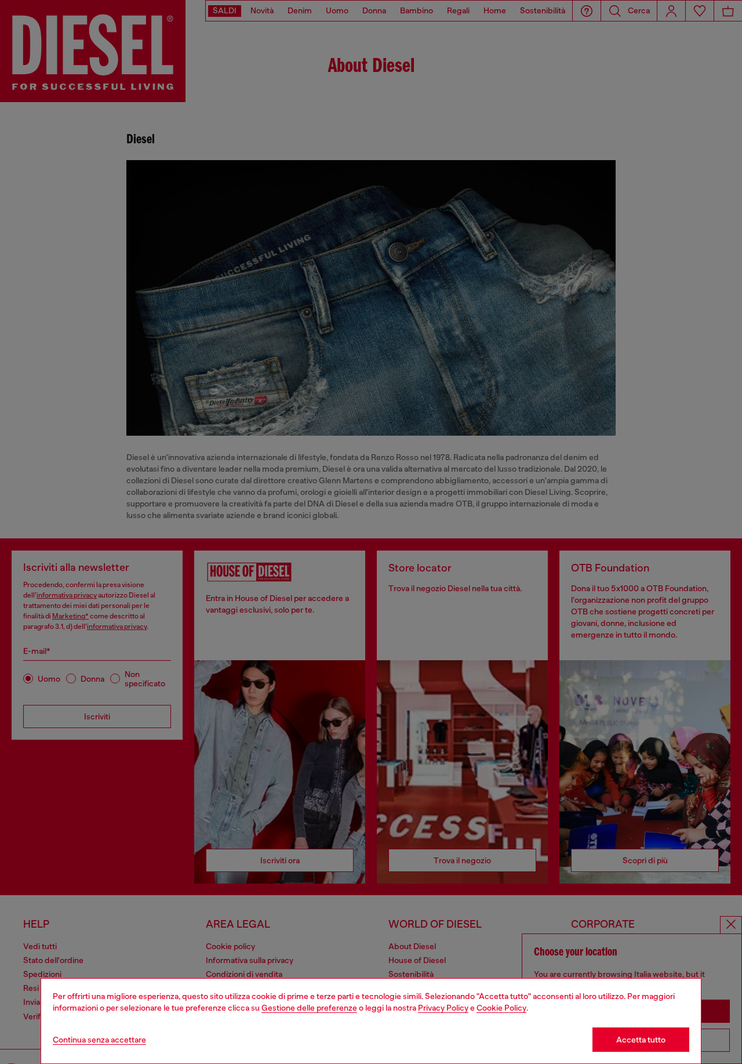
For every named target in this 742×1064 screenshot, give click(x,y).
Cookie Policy (501, 1007)
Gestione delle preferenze (309, 1007)
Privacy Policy (443, 1007)
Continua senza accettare (99, 1039)
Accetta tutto (640, 1039)
